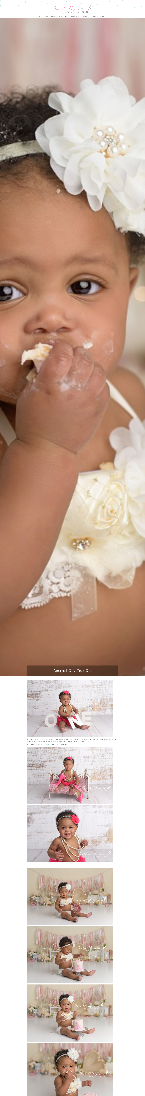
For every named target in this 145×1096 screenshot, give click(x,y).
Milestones (74, 16)
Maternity (43, 16)
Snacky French (47, 744)
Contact (94, 16)
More (102, 16)
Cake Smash (64, 16)
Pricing (86, 16)
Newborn (53, 16)
